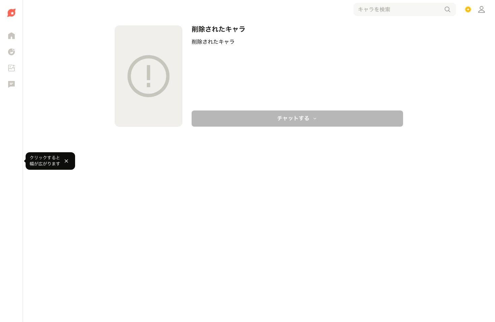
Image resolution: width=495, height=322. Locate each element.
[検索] (447, 9)
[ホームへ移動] (11, 13)
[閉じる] (66, 161)
